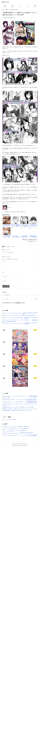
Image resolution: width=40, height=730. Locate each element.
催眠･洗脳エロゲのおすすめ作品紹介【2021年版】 (28, 315)
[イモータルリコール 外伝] (20, 370)
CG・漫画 (8, 9)
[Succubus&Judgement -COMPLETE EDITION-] (20, 335)
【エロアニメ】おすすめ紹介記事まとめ (23, 428)
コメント (3, 261)
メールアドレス (5, 276)
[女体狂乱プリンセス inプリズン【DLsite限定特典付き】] (20, 358)
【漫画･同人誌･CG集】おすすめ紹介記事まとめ (26, 432)
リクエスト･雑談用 (13, 419)
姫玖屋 (33, 239)
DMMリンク (9, 207)
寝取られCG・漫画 (15, 9)
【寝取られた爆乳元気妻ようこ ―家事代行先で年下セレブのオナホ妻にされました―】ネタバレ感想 (16, 410)
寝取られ (35, 239)
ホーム (4, 9)
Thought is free (26, 445)
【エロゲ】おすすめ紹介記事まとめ (21, 430)
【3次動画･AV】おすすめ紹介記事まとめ (23, 426)
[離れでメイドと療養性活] (20, 382)
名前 (3, 272)
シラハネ (35, 241)
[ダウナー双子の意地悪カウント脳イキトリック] (20, 346)
